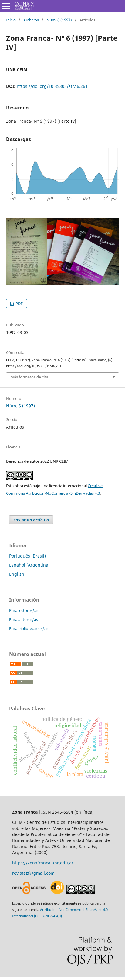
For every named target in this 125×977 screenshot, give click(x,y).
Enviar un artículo (31, 519)
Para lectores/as (23, 610)
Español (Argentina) (29, 565)
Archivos (31, 20)
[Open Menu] (6, 6)
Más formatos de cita (29, 377)
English (16, 574)
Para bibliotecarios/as (28, 628)
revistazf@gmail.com (34, 873)
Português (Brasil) (27, 556)
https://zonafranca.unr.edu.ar (42, 863)
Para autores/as (23, 619)
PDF (19, 303)
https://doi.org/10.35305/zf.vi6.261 (52, 86)
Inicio (11, 20)
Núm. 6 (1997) (59, 20)
